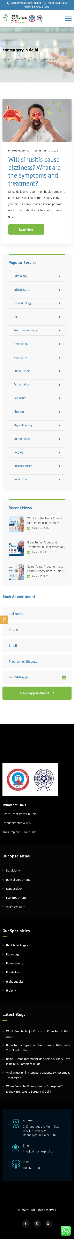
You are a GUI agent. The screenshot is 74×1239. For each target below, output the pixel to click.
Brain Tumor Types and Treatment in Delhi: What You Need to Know (46, 545)
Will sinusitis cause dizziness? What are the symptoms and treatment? (34, 171)
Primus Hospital (18, 151)
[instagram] (37, 1224)
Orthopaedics (14, 982)
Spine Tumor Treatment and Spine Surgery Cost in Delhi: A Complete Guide (46, 569)
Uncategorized (23, 466)
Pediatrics (20, 398)
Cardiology (20, 276)
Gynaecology (14, 889)
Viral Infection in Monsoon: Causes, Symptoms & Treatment (38, 1075)
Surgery (19, 452)
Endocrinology (22, 303)
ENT (16, 317)
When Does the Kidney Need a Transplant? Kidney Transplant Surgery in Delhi (34, 1089)
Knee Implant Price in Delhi (19, 832)
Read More (26, 230)
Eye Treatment (16, 898)
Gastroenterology (25, 330)
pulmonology (22, 439)
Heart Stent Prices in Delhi (19, 814)
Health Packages (17, 945)
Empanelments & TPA (17, 823)
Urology (11, 991)
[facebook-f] (26, 1224)
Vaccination (21, 479)
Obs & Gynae (22, 371)
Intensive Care (15, 907)
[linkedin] (48, 1224)
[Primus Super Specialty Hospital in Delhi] (23, 18)
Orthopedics (21, 384)
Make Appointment (34, 693)
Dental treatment (18, 880)
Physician (19, 412)
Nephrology (21, 344)
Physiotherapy (23, 425)
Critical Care (21, 290)
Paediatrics (13, 972)
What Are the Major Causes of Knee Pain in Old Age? (44, 521)
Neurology (20, 357)
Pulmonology (14, 963)
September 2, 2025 (46, 151)
